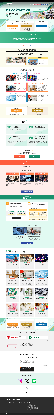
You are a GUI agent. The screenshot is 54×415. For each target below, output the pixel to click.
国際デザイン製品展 (41, 298)
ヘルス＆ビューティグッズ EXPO (12, 313)
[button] (37, 4)
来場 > (11, 265)
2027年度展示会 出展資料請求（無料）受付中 (29, 344)
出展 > (14, 265)
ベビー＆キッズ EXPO (41, 313)
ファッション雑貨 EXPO (12, 298)
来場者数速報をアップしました (31, 343)
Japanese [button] (31, 4)
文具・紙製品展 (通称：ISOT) (27, 313)
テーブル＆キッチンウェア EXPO (27, 298)
